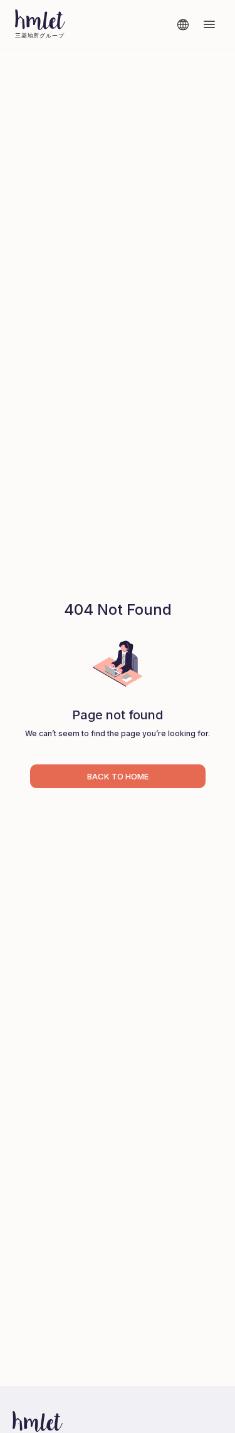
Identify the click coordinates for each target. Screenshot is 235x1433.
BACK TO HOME (118, 776)
